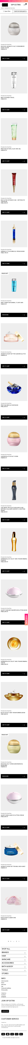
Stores (5, 973)
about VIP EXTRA (4, 981)
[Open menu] (1, 5)
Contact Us (3, 993)
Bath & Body (7, 966)
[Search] (5, 5)
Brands (5, 952)
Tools (5, 970)
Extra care (3, 984)
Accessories (8, 963)
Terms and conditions (6, 988)
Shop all (6, 949)
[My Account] (24, 5)
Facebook (3, 994)
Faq (2, 986)
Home (2, 8)
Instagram (3, 996)
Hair (4, 956)
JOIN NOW (5, 1011)
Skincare (6, 959)
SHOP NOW (26, 619)
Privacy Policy (4, 990)
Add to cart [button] (6, 58)
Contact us (3, 1022)
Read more (5, 314)
